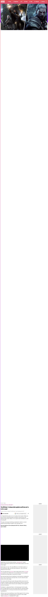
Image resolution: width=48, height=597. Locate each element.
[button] (28, 513)
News (5, 503)
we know (12, 571)
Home (2, 503)
